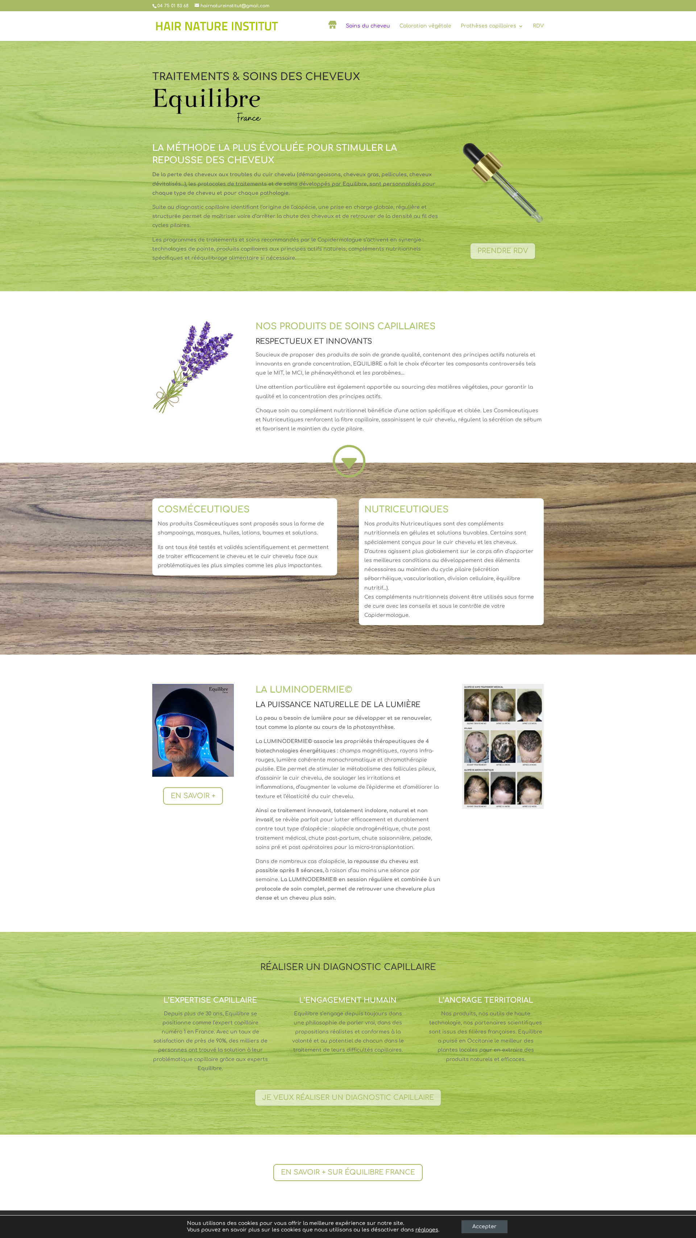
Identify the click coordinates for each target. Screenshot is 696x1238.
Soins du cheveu (368, 26)
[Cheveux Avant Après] (503, 807)
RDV (538, 26)
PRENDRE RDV (502, 251)
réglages (426, 1230)
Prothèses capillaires (488, 26)
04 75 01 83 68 (172, 5)
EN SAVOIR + (193, 796)
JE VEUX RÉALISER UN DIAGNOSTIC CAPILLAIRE (348, 1097)
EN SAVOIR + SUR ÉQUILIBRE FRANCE (348, 1172)
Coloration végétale (425, 26)
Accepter (484, 1226)
